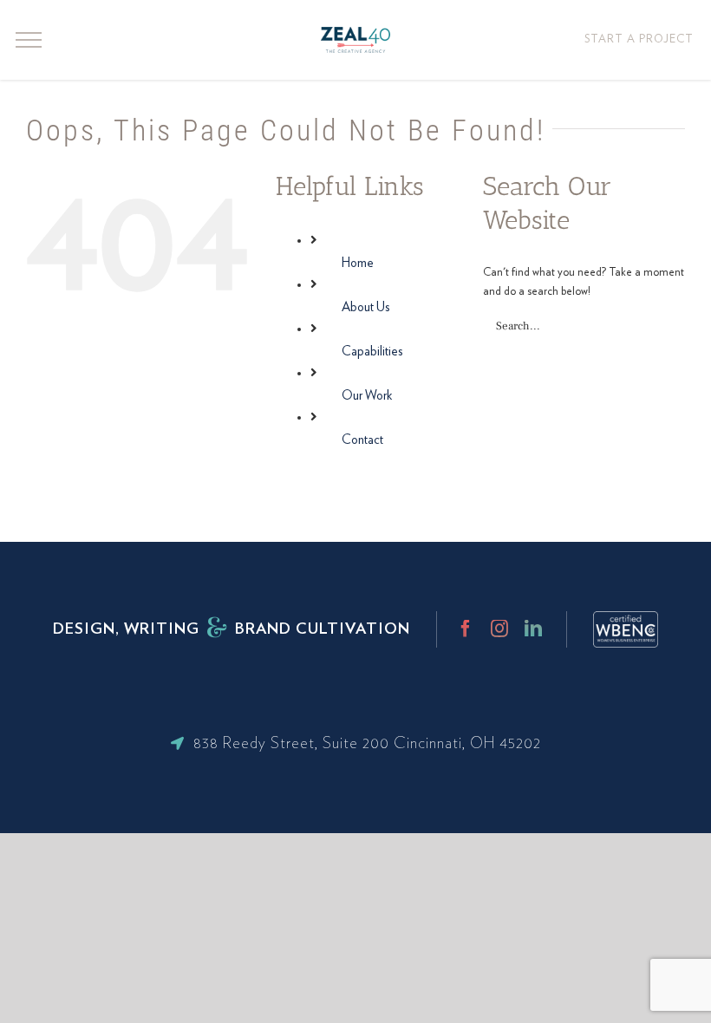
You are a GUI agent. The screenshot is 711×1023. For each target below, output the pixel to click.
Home (358, 263)
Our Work (367, 395)
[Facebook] (465, 628)
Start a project (639, 39)
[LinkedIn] (533, 628)
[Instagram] (499, 628)
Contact (362, 439)
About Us (366, 307)
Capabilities (372, 351)
